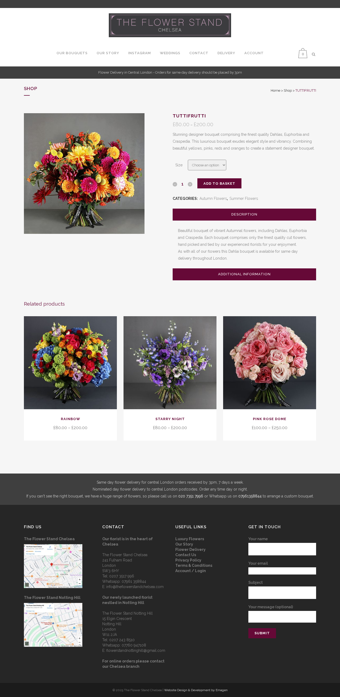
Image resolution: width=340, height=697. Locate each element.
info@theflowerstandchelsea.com (135, 587)
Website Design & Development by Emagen (196, 690)
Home (275, 90)
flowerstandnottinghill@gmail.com (135, 650)
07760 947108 (134, 645)
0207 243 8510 (122, 640)
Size (178, 165)
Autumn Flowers (213, 198)
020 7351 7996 (190, 496)
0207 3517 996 (121, 576)
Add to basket (219, 183)
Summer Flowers (244, 198)
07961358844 (250, 496)
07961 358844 (134, 581)
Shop (288, 90)
